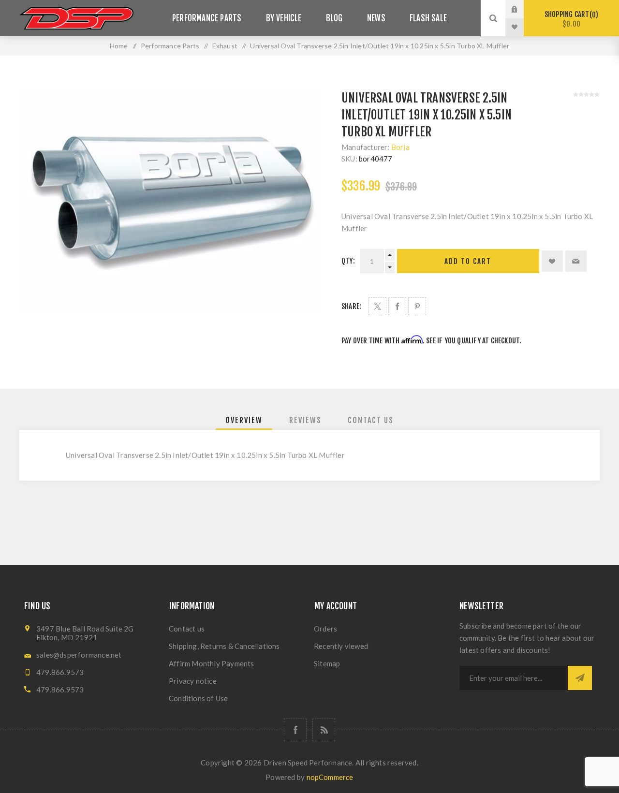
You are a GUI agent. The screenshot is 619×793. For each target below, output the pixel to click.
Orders (325, 628)
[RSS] (323, 730)
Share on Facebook (397, 306)
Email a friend (576, 261)
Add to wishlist (552, 261)
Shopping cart (570, 19)
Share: (351, 306)
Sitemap (327, 663)
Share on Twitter (377, 306)
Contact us (187, 628)
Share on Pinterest (417, 306)
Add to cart (467, 261)
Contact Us (371, 420)
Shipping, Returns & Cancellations (224, 646)
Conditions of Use (198, 698)
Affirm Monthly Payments (211, 663)
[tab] (244, 420)
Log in (522, 9)
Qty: (348, 260)
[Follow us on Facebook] (295, 730)
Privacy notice (193, 680)
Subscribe (580, 678)
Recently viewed (341, 646)
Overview (244, 420)
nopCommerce (330, 777)
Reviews (305, 420)
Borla (400, 147)
